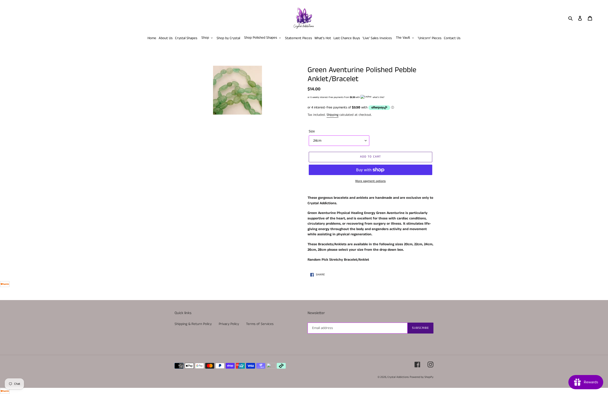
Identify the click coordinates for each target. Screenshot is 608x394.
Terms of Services (260, 323)
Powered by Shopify (421, 377)
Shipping (332, 114)
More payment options (370, 181)
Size (312, 131)
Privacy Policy (229, 323)
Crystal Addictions (398, 377)
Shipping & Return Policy (193, 323)
